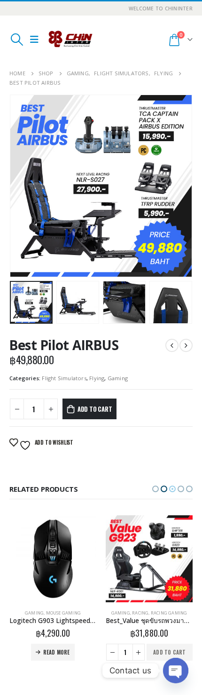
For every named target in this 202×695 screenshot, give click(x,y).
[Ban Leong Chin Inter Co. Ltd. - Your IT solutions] (70, 40)
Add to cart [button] (73, 652)
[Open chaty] (175, 670)
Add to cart (95, 409)
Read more (153, 652)
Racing (44, 613)
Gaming (118, 378)
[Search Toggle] (16, 39)
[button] (155, 489)
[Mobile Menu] (34, 40)
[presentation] (21, 186)
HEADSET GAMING (159, 613)
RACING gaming (72, 613)
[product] (52, 558)
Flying (96, 378)
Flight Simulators (64, 378)
